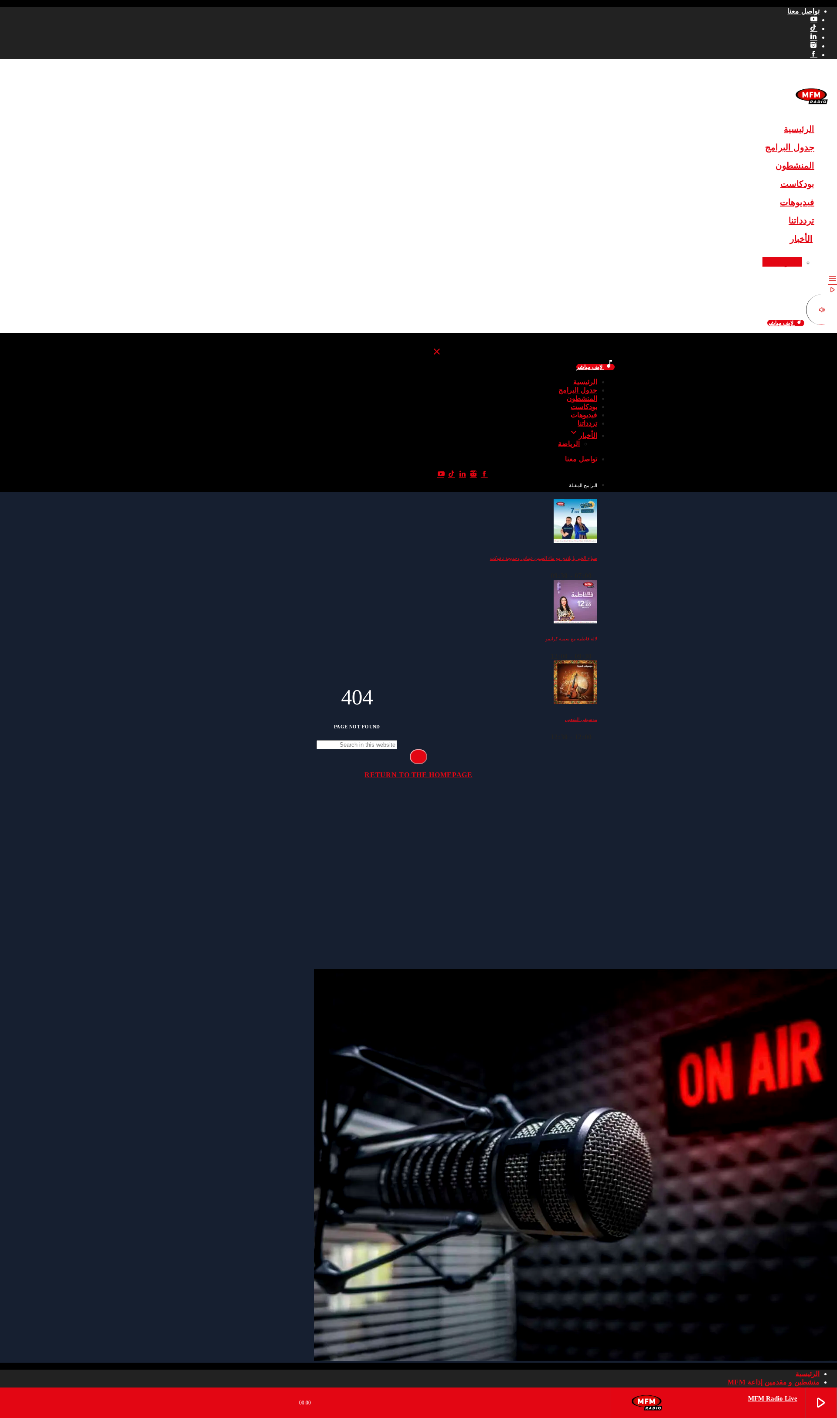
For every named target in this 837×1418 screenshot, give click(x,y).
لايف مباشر (785, 323)
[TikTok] (813, 28)
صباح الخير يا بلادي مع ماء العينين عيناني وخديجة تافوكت (543, 558)
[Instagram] (813, 46)
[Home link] (811, 109)
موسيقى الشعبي (581, 719)
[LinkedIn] (813, 37)
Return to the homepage (418, 774)
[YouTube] (813, 20)
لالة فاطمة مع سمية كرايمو (571, 639)
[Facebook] (813, 54)
